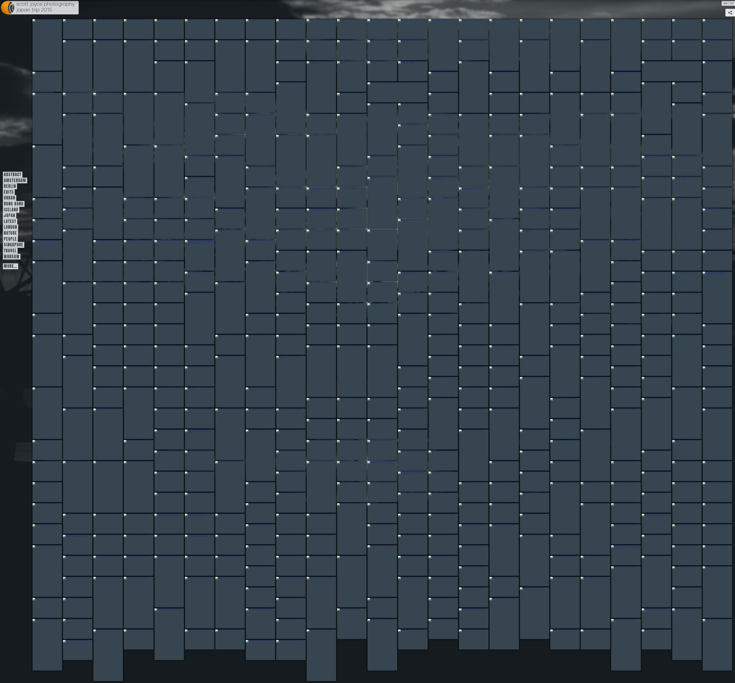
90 (619, 139)
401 (407, 524)
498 (255, 650)
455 (194, 602)
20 (650, 29)
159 (407, 245)
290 (103, 397)
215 (438, 303)
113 (254, 176)
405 (42, 534)
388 (499, 513)
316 (499, 434)
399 (286, 524)
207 (164, 292)
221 (164, 313)
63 (132, 118)
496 (651, 639)
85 (436, 124)
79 (71, 139)
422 (438, 545)
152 (529, 219)
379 (407, 503)
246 (620, 334)
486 (712, 645)
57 (284, 108)
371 (560, 508)
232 (407, 339)
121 (193, 187)
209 (316, 292)
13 (436, 45)
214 (407, 303)
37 (593, 66)
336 (560, 450)
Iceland (11, 210)
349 (225, 487)
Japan (9, 215)
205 (103, 292)
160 (498, 245)
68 (436, 103)
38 (650, 50)
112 (106, 176)
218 (682, 303)
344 (651, 461)
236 (682, 324)
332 (133, 450)
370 (499, 492)
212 (194, 318)
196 (194, 282)
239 (164, 334)
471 (377, 608)
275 (651, 366)
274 (590, 366)
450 (681, 576)
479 (681, 634)
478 (651, 618)
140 (162, 208)
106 (223, 182)
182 (443, 261)
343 (529, 461)
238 (133, 334)
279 (194, 376)
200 (499, 297)
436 (163, 581)
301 (316, 408)
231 (286, 324)
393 (72, 524)
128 (254, 213)
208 (225, 308)
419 (286, 545)
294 (255, 397)
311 (225, 434)
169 (560, 240)
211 (620, 292)
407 (377, 534)
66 (254, 103)
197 (286, 282)
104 (558, 155)
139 (132, 208)
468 (42, 608)
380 (438, 503)
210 (377, 292)
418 (225, 545)
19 (619, 45)
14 (467, 29)
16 (528, 29)
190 (103, 271)
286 (529, 403)
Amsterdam (15, 180)
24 (101, 66)
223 (346, 313)
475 (255, 623)
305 (560, 408)
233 (438, 324)
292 (164, 397)
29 (254, 66)
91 (711, 139)
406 (255, 534)
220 (133, 313)
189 (42, 287)
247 (712, 334)
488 (133, 639)
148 (285, 219)
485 (620, 645)
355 (620, 471)
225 (468, 313)
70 (528, 103)
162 (227, 255)
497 (72, 650)
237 (103, 334)
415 (133, 545)
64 (162, 118)
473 (498, 624)
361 (413, 482)
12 (406, 29)
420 (316, 545)
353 (499, 471)
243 (468, 334)
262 (346, 371)
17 (558, 45)
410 (620, 534)
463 (590, 602)
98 (528, 161)
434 (102, 566)
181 (352, 276)
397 (199, 524)
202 (682, 282)
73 (619, 103)
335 (377, 450)
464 (255, 597)
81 (223, 124)
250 (225, 345)
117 (558, 176)
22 (712, 29)
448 (468, 576)
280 (407, 376)
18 (589, 29)
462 (559, 602)
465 (468, 597)
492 (407, 639)
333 (316, 450)
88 (528, 124)
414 (103, 545)
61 (71, 103)
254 (590, 345)
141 (193, 208)
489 (194, 639)
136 (619, 213)
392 (712, 513)
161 (72, 255)
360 (286, 482)
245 (560, 334)
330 (590, 455)
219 (103, 313)
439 (285, 566)
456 (226, 602)
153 (559, 219)
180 (316, 266)
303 (377, 408)
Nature (10, 233)
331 (42, 450)
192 (164, 271)
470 (285, 608)
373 (620, 492)
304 (438, 424)
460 (438, 587)
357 (712, 471)
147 (225, 219)
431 (681, 555)
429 (468, 555)
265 (499, 355)
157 (163, 229)
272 (438, 366)
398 (225, 524)
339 (194, 461)
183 (468, 276)
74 (711, 103)
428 (377, 571)
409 (499, 550)
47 (413, 71)
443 (438, 566)
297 (499, 397)
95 (315, 161)
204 (72, 308)
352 (382, 471)
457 (285, 587)
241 (346, 334)
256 (682, 360)
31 (315, 50)
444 (559, 566)
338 (164, 461)
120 (711, 176)
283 (620, 376)
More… (10, 266)
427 (255, 555)
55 (383, 92)
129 (284, 197)
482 (285, 629)
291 (133, 413)
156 (133, 229)
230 (255, 324)
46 (375, 71)
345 (42, 471)
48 (467, 87)
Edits (9, 192)
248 (43, 360)
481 (72, 629)
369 (468, 492)
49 (650, 71)
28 (223, 66)
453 (102, 602)
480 (42, 645)
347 (103, 487)
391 (682, 513)
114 (345, 176)
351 (346, 471)
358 (164, 482)
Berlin (10, 186)
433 (72, 566)
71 (558, 118)
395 (133, 524)
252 (286, 345)
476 (346, 623)
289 (42, 413)
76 (375, 129)
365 (42, 492)
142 (406, 208)
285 (438, 387)
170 (712, 240)
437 (194, 566)
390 (620, 513)
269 (72, 382)
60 (40, 118)
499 (285, 650)
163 (285, 240)
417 (199, 545)
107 (375, 166)
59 (680, 92)
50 (717, 76)
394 (103, 524)
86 (467, 139)
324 (199, 440)
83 (315, 124)
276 (103, 376)
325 (255, 455)
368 (377, 492)
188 (712, 261)
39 (684, 50)
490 (224, 639)
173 (138, 250)
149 (321, 219)
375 (712, 492)
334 (346, 450)
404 (656, 524)
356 (682, 471)
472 (438, 608)
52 (438, 82)
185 (560, 276)
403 (529, 524)
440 (316, 566)
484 (438, 629)
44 (321, 87)
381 (529, 503)
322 (560, 429)
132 (473, 197)
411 (682, 534)
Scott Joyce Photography (45, 7)
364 (651, 482)
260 (194, 355)
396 (169, 524)
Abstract (12, 175)
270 (225, 382)
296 (468, 397)
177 (590, 266)
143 (436, 224)
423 (529, 560)
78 (686, 129)
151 (468, 219)
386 (377, 513)
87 (497, 124)
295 (407, 397)
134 (558, 197)
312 (255, 418)
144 (650, 224)
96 (439, 145)
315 (468, 418)
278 (164, 376)
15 (497, 45)
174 (164, 250)
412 (712, 534)
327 (407, 440)
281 (468, 376)
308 (107, 434)
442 (407, 566)
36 (528, 66)
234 (590, 324)
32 (345, 50)
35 (467, 50)
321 (377, 429)
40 (715, 50)
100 (40, 171)
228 (620, 313)
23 (71, 66)
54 (558, 82)
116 (497, 192)
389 (590, 529)
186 (651, 261)
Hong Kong (14, 204)
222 (316, 313)
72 (589, 103)
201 (651, 282)
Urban (9, 198)
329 (529, 440)
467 (681, 597)
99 (650, 145)
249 (72, 345)
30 (285, 50)
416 (164, 545)
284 (712, 376)
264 (468, 355)
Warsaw (12, 256)
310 (194, 418)
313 (286, 418)
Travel (10, 250)
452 (72, 587)
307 (72, 434)
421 (407, 545)
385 (346, 529)
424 (559, 545)
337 (682, 450)
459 (407, 602)
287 (590, 403)
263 (377, 371)
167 (468, 240)
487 (102, 655)
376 (164, 503)
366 (255, 492)
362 (438, 482)
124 (650, 187)
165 (346, 240)
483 (381, 645)
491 (316, 655)
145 (687, 224)
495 (590, 639)
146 (71, 219)
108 (443, 166)
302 (346, 408)
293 (194, 397)
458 (316, 602)
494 (559, 639)
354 (560, 471)
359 (194, 482)
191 (133, 271)
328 (468, 455)
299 (682, 413)
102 (164, 171)
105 (193, 166)
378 (286, 503)
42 (193, 81)
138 (42, 208)
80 (101, 139)
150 (346, 219)
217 (651, 303)
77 (406, 113)
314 (407, 418)
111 (71, 176)
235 (651, 324)
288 (651, 387)
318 (712, 434)
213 (286, 303)
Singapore (13, 245)
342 (438, 461)
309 (164, 418)
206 (133, 292)
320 (346, 429)
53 (497, 82)
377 (194, 503)
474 (163, 634)
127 (101, 213)
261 (316, 371)
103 (406, 171)
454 (133, 602)
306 (651, 424)
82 (260, 139)
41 (162, 76)
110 (680, 166)
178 (620, 250)
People (10, 239)
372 (590, 492)
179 (286, 261)
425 (651, 545)
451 (712, 592)
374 (682, 492)
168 (534, 240)
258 (133, 355)
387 (468, 513)
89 (589, 139)
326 (286, 440)
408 (468, 534)
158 (194, 229)
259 (164, 355)
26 (162, 50)
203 (717, 297)
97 (497, 150)
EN (726, 3)
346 (72, 487)
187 (682, 261)
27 (193, 50)
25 (132, 66)
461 (500, 587)
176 (255, 250)
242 (377, 334)
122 (379, 203)
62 (101, 103)
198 (407, 282)
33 (375, 50)
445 (590, 566)
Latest (10, 221)
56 (626, 82)
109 (656, 166)
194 (377, 271)
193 (255, 287)
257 (103, 355)
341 (407, 461)
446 (651, 581)
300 (712, 397)
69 (497, 103)
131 (345, 197)
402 (438, 524)
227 (560, 313)
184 (529, 276)
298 (620, 397)
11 (378, 29)
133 (528, 197)
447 (255, 576)
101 (132, 171)
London (10, 227)
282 (499, 376)
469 (72, 608)
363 (529, 482)
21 (680, 29)
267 (620, 355)
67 (345, 103)
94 (284, 161)
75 (193, 129)
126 (71, 197)
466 (529, 613)
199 (438, 282)
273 (529, 366)
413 (77, 545)
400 (316, 524)
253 (438, 345)
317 (620, 434)
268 (712, 355)
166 (377, 245)
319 (316, 429)
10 (345, 29)
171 (42, 250)
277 (133, 376)
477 (468, 618)
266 (560, 371)
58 (650, 108)
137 (711, 197)
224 (377, 313)
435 (133, 566)
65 (223, 103)
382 (651, 503)
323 (164, 440)
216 (590, 303)
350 (316, 487)
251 (255, 360)
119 (619, 176)
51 (40, 82)
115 (467, 176)
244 (499, 334)
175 (199, 255)
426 (42, 571)
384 (255, 513)
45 (349, 76)
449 (620, 592)
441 (346, 581)
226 (529, 329)
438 (224, 566)
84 (345, 139)
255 (651, 345)
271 (286, 382)
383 (42, 513)
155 (42, 229)
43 (284, 71)
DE (732, 3)
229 (42, 324)
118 (589, 176)
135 (589, 213)
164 (316, 240)
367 (346, 492)
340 (286, 461)
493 (468, 639)
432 (712, 555)
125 (687, 187)
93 (223, 145)
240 (316, 334)
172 (103, 250)
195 (620, 271)
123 (443, 187)
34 (410, 50)
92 (408, 134)
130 (321, 197)
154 (712, 219)
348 (133, 487)
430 (626, 555)
